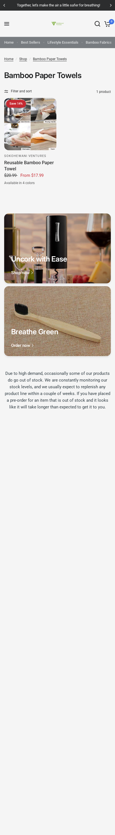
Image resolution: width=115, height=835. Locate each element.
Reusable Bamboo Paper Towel (29, 165)
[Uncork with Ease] (57, 248)
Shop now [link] (20, 273)
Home (9, 42)
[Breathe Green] (57, 321)
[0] (106, 24)
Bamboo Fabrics (99, 42)
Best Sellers (30, 42)
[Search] (97, 24)
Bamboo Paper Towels (50, 59)
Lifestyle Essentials (62, 42)
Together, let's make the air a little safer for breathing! (57, 5)
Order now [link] (20, 346)
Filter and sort (21, 91)
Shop (23, 59)
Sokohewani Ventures (25, 156)
